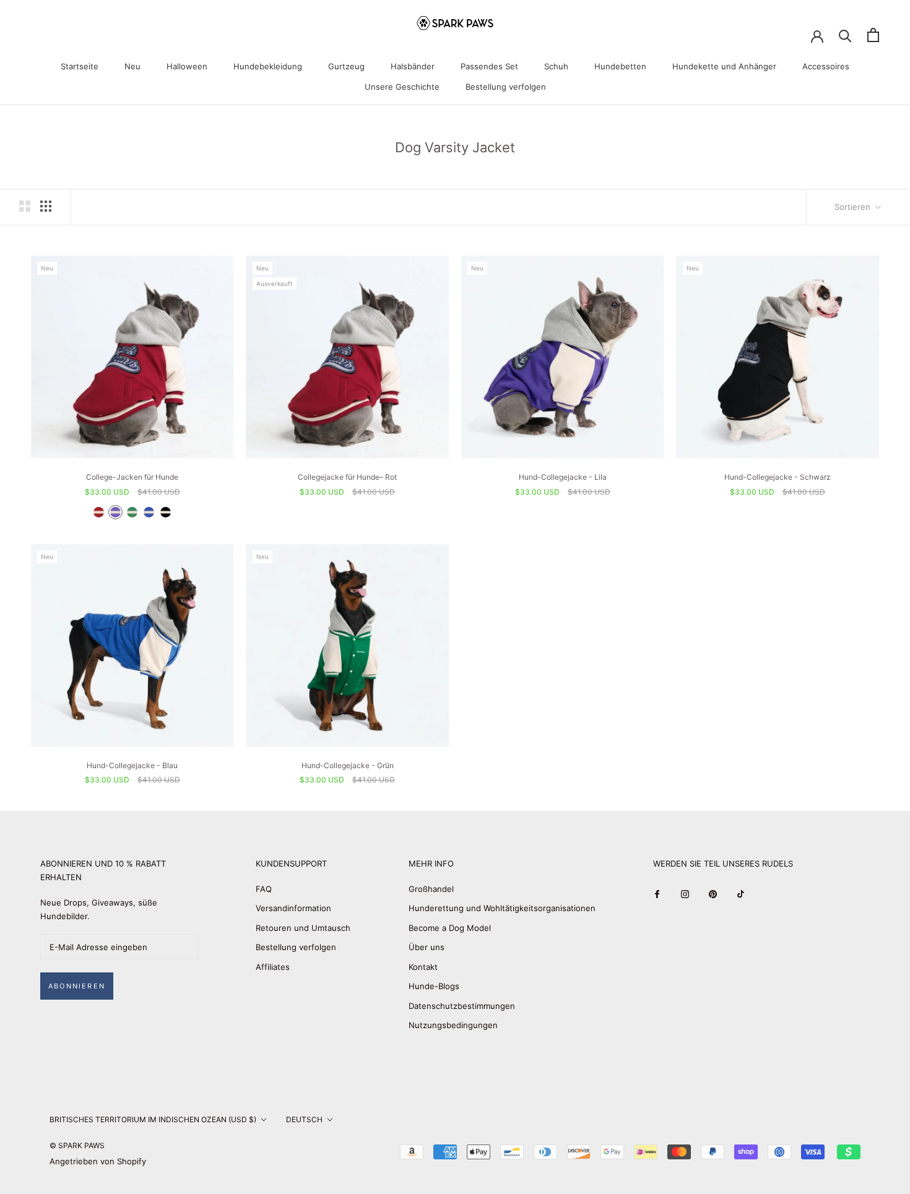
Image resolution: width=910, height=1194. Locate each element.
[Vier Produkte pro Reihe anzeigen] (45, 206)
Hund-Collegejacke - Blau (132, 765)
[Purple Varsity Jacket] (115, 512)
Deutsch (304, 1119)
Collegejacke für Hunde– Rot (347, 477)
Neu (132, 66)
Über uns (426, 947)
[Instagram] (685, 893)
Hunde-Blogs (434, 986)
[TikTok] (741, 893)
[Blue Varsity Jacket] (149, 512)
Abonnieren (76, 986)
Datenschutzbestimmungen (462, 1006)
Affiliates (273, 967)
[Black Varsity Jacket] (165, 512)
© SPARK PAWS (77, 1145)
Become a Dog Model (450, 928)
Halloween (187, 66)
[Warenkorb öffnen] (873, 35)
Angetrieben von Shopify (98, 1161)
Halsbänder (413, 66)
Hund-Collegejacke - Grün (347, 765)
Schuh (556, 66)
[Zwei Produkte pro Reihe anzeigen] (24, 206)
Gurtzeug (346, 66)
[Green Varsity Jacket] (132, 512)
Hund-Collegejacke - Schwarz (777, 477)
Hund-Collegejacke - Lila (563, 477)
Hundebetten (620, 66)
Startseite (79, 66)
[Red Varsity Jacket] (98, 512)
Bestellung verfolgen (506, 87)
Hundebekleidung (267, 66)
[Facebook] (657, 893)
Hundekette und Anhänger (724, 66)
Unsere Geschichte (402, 87)
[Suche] (845, 34)
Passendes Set (489, 66)
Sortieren (853, 207)
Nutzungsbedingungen (453, 1025)
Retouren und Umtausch (303, 928)
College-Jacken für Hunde (132, 477)
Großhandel (431, 889)
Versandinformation (293, 908)
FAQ (264, 889)
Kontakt (423, 967)
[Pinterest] (713, 893)
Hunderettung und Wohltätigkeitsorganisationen (502, 908)
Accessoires (825, 66)
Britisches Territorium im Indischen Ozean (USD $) (153, 1119)
